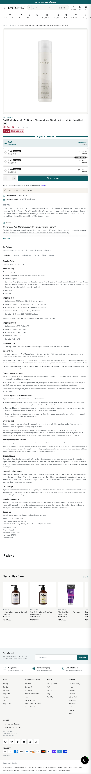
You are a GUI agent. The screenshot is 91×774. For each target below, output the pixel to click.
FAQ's (48, 687)
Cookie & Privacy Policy (20, 767)
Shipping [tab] (7, 255)
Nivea (71, 687)
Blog (48, 694)
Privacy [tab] (51, 255)
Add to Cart (54, 178)
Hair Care (11, 25)
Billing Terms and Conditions (11, 770)
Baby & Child (7, 703)
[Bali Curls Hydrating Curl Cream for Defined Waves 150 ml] (15, 594)
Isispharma (72, 703)
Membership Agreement (27, 770)
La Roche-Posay (74, 684)
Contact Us (28, 687)
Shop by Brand (52, 684)
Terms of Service (30, 707)
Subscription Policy (41, 770)
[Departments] (29, 7)
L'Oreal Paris (73, 697)
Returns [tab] (16, 255)
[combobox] (46, 7)
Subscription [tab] (27, 255)
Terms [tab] (36, 255)
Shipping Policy (30, 700)
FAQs (26, 697)
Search (49, 690)
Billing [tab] (44, 255)
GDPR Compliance (51, 767)
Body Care (6, 694)
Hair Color (6, 700)
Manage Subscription (32, 694)
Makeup (5, 684)
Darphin (71, 710)
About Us (28, 684)
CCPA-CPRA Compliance (36, 767)
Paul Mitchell (8, 117)
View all (85, 577)
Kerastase (72, 700)
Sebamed (72, 690)
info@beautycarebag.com (11, 724)
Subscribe (82, 657)
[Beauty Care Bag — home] (16, 7)
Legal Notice (53, 770)
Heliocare (72, 707)
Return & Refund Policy (33, 703)
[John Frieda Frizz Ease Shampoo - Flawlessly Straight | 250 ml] (70, 594)
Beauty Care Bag (12, 763)
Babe (70, 713)
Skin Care (6, 687)
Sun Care (6, 690)
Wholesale (28, 690)
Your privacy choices (64, 770)
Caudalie (72, 694)
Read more (6, 238)
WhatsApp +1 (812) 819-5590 (12, 727)
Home (5, 25)
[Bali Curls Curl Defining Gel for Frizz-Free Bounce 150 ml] (43, 594)
